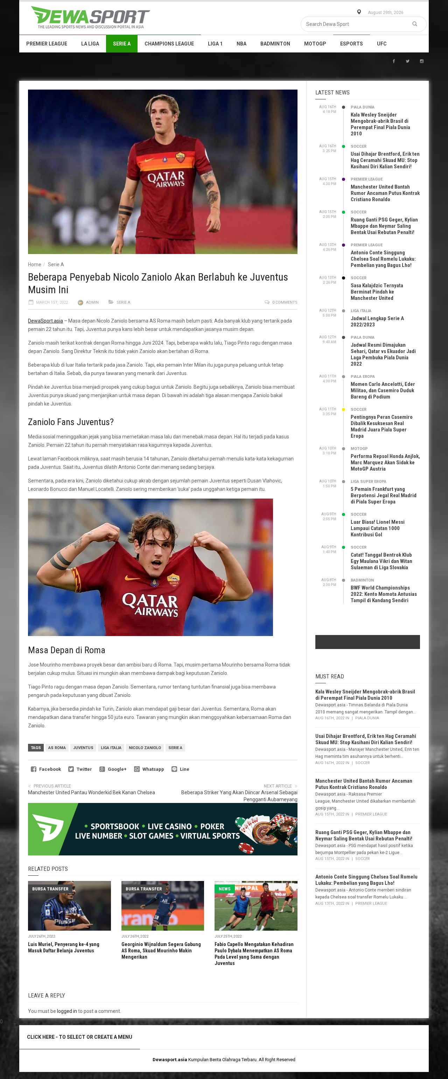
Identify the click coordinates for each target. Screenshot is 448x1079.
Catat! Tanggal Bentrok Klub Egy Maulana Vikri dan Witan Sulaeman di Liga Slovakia (381, 561)
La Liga (90, 44)
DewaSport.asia (45, 321)
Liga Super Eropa (368, 481)
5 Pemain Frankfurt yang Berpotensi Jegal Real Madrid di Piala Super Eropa (383, 495)
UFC (382, 44)
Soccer (358, 146)
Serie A (122, 44)
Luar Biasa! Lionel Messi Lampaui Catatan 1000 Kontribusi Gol (378, 528)
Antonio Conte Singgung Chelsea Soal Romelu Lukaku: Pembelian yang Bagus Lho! (383, 258)
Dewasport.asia (170, 1059)
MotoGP (315, 44)
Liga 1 (215, 44)
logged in (67, 1011)
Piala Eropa (363, 376)
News (225, 888)
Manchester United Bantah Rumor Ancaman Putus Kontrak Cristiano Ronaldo (385, 193)
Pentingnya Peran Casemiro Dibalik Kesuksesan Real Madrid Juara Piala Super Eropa (382, 426)
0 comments (285, 302)
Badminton (275, 44)
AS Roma (57, 748)
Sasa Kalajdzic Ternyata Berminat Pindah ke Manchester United (377, 291)
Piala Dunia (362, 107)
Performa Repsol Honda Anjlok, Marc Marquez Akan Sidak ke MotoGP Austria (385, 462)
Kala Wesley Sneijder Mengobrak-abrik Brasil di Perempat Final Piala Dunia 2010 (380, 124)
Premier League (46, 44)
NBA (241, 44)
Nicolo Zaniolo (145, 748)
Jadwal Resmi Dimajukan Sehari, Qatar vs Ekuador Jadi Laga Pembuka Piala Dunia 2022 (383, 354)
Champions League (169, 44)
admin (92, 302)
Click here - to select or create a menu (79, 1037)
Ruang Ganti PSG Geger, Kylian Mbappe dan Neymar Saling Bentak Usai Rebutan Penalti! (384, 226)
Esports (351, 44)
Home (34, 264)
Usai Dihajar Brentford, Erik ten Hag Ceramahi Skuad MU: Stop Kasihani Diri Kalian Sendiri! (385, 160)
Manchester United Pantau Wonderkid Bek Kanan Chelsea (91, 792)
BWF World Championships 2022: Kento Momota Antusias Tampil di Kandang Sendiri (384, 594)
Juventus (83, 748)
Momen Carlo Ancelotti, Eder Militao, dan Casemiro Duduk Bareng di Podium (383, 390)
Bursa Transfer (50, 888)
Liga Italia (111, 748)
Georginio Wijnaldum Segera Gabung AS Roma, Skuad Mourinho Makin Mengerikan (161, 951)
